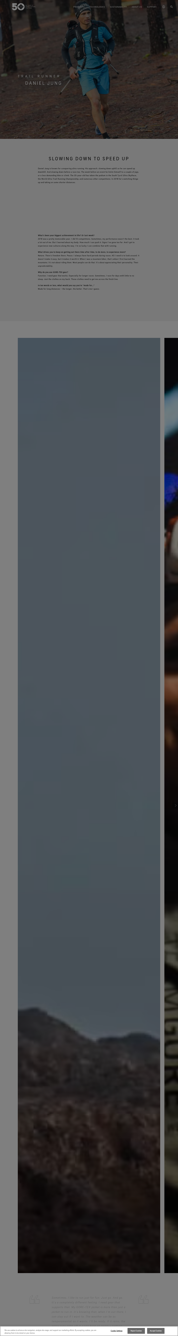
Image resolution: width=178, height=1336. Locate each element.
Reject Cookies (136, 1331)
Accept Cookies (156, 1331)
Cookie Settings (117, 1331)
